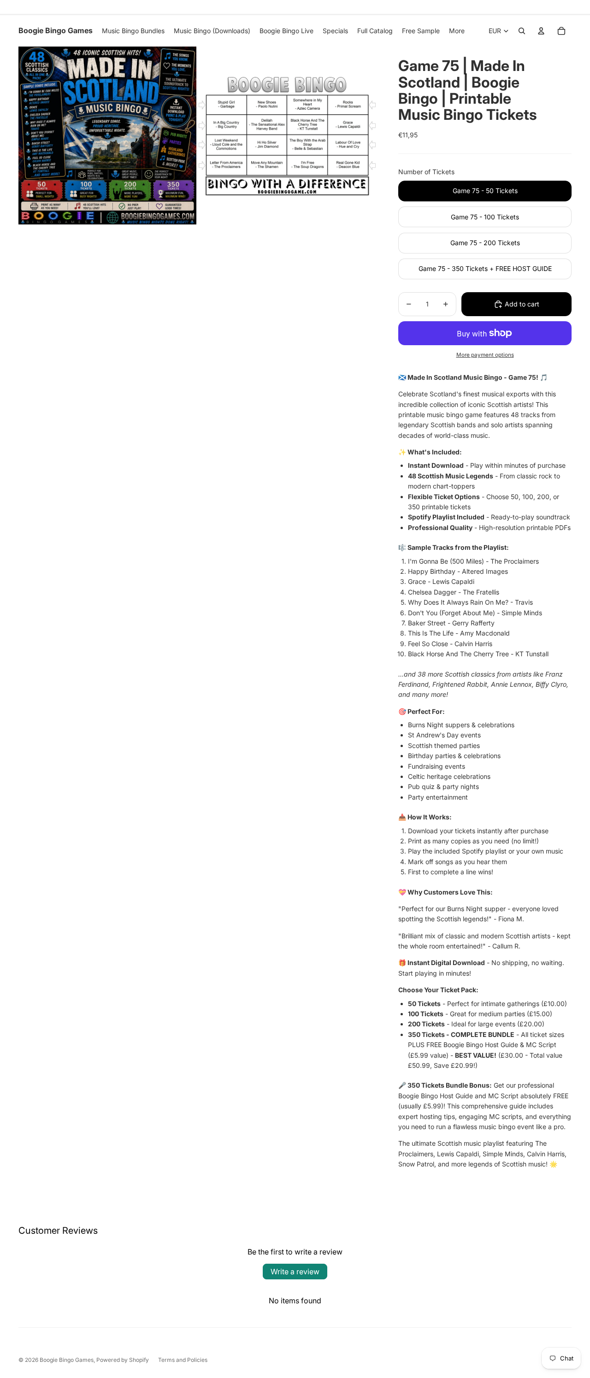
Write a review (295, 1271)
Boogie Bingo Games (67, 1359)
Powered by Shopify (122, 1359)
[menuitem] (456, 31)
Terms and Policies (182, 1359)
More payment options (485, 355)
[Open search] (522, 31)
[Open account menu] (541, 31)
